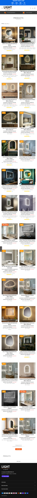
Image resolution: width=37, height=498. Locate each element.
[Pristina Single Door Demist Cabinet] (27, 426)
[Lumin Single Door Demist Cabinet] (10, 370)
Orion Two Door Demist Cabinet (9, 185)
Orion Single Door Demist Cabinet (27, 157)
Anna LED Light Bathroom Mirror (9, 211)
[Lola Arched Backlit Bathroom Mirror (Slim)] (10, 148)
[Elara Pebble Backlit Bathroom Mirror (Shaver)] (10, 119)
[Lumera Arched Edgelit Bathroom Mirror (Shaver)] (27, 370)
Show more (18, 449)
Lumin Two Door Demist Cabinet (27, 351)
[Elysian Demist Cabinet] (10, 231)
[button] (35, 8)
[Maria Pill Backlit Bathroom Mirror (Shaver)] (27, 91)
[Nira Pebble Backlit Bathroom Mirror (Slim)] (10, 286)
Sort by (3, 23)
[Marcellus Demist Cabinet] (27, 258)
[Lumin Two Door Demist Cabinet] (27, 343)
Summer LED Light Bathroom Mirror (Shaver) (27, 129)
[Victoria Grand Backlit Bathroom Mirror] (10, 314)
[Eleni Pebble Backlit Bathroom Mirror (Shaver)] (27, 314)
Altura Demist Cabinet (27, 407)
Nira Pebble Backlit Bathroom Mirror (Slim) (9, 296)
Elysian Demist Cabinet (9, 240)
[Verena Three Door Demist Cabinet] (10, 398)
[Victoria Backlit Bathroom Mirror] (10, 62)
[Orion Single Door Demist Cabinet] (27, 148)
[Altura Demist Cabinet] (27, 398)
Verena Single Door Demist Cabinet (27, 296)
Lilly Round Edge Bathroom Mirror (27, 185)
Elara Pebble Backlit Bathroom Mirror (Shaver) (10, 129)
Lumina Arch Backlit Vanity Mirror (9, 434)
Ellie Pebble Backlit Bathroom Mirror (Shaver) (27, 72)
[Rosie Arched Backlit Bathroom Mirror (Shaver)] (10, 91)
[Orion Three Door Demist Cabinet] (27, 231)
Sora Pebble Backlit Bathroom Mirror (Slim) (10, 352)
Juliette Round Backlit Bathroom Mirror (9, 44)
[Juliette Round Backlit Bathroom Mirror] (10, 35)
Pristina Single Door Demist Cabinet (27, 435)
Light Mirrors (5, 495)
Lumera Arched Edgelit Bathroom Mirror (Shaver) (27, 380)
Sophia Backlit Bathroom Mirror (27, 43)
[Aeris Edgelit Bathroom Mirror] (27, 203)
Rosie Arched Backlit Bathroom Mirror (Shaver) (9, 100)
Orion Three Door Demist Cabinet (27, 240)
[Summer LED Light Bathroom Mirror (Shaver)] (27, 119)
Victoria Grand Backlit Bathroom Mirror (9, 323)
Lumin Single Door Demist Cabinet (10, 379)
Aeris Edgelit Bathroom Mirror (27, 211)
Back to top (18, 461)
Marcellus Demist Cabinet (27, 266)
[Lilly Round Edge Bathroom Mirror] (27, 177)
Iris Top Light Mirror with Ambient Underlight (9, 267)
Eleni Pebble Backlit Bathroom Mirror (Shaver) (27, 323)
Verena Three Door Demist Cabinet (9, 407)
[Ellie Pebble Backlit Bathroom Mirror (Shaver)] (27, 62)
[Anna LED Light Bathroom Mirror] (10, 203)
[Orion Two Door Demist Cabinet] (10, 177)
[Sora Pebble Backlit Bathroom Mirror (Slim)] (10, 343)
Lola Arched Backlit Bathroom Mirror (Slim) (10, 157)
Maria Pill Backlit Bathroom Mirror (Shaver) (27, 100)
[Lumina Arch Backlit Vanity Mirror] (10, 426)
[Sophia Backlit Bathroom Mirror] (27, 35)
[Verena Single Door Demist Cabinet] (27, 286)
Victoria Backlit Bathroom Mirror (9, 71)
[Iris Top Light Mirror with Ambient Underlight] (10, 258)
